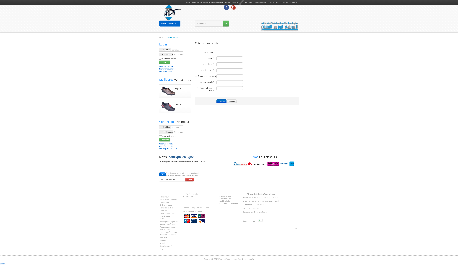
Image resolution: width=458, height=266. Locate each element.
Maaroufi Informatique (227, 259)
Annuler (232, 101)
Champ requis (207, 52)
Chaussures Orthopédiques (166, 203)
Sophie (178, 89)
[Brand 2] (264, 164)
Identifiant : (208, 64)
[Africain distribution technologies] (173, 12)
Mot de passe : (207, 70)
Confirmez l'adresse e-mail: (205, 89)
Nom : (211, 58)
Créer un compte (166, 66)
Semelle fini (164, 243)
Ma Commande (191, 194)
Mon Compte (274, 2)
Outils (162, 219)
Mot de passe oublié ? (168, 71)
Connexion (248, 2)
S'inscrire (221, 101)
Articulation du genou (168, 200)
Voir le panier (293, 2)
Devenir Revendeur (261, 2)
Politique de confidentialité (225, 200)
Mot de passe (167, 54)
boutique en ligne (181, 157)
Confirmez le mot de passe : (204, 76)
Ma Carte (189, 196)
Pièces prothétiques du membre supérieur (169, 223)
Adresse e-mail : (207, 82)
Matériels (163, 211)
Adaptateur (164, 197)
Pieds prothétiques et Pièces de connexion (168, 233)
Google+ (3, 264)
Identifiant (166, 50)
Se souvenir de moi (168, 59)
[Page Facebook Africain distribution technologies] (226, 7)
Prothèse (163, 237)
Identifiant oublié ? (166, 69)
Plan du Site (226, 196)
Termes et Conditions (229, 203)
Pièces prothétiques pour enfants (168, 228)
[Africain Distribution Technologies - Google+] (233, 7)
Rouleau (163, 240)
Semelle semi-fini (166, 246)
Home (161, 37)
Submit (189, 179)
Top (296, 228)
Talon (162, 249)
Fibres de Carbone (167, 208)
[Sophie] (168, 91)
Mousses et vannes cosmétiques (167, 214)
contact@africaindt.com (230, 2)
